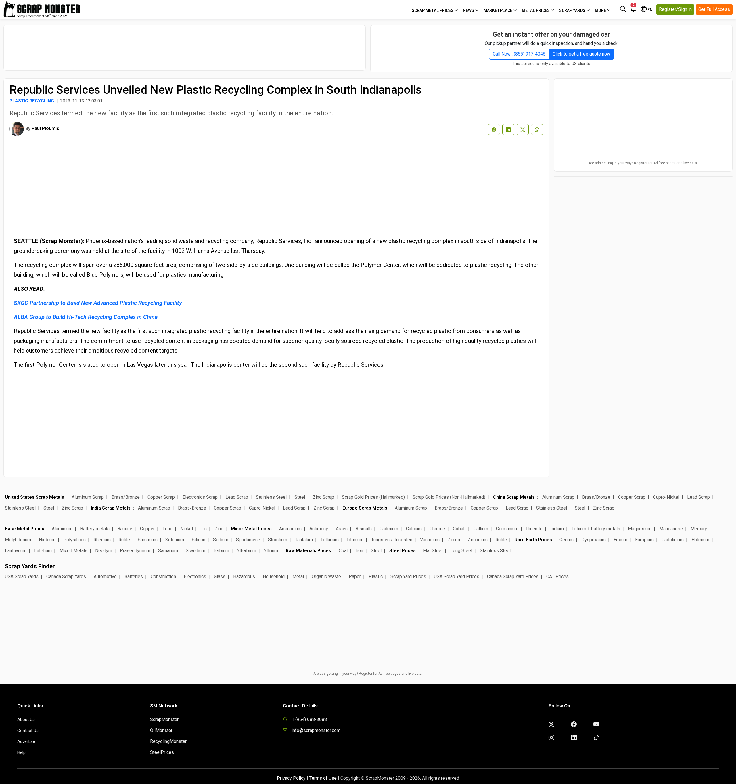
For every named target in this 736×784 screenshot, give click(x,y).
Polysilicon (74, 539)
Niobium (47, 539)
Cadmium (388, 528)
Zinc (218, 528)
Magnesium (639, 528)
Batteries (133, 576)
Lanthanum (15, 550)
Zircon (453, 539)
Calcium (414, 528)
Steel (299, 497)
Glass (219, 576)
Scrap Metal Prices (433, 10)
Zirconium (478, 539)
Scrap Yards (572, 10)
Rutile (124, 539)
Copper (147, 528)
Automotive (105, 576)
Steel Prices (402, 550)
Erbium (620, 539)
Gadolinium (673, 539)
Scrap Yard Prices (408, 576)
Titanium (354, 539)
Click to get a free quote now (581, 54)
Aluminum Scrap (88, 497)
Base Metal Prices (24, 528)
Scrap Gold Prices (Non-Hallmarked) (449, 497)
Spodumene (248, 539)
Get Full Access (714, 9)
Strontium (277, 539)
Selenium (174, 539)
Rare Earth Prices (533, 539)
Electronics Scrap (200, 497)
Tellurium (330, 539)
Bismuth (363, 528)
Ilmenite (534, 528)
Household (274, 576)
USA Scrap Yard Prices (456, 576)
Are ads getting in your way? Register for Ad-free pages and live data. (643, 163)
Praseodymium (135, 550)
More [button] (601, 10)
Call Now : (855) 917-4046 (519, 54)
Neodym (103, 550)
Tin (204, 528)
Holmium (700, 539)
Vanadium (430, 539)
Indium (557, 528)
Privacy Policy (291, 778)
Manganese (671, 528)
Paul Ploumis (45, 128)
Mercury (699, 528)
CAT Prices (557, 576)
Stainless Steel (271, 497)
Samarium (148, 539)
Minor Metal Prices (251, 528)
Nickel (186, 528)
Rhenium (102, 539)
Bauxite (124, 528)
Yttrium (271, 550)
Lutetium (43, 550)
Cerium (566, 539)
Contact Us (28, 730)
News (469, 10)
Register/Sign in (675, 9)
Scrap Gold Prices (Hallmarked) (373, 497)
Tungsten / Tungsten (391, 539)
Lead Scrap (236, 497)
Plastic (376, 576)
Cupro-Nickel (666, 497)
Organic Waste (326, 576)
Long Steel (461, 550)
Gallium (481, 528)
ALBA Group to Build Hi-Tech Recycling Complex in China (86, 316)
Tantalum (304, 539)
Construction (163, 576)
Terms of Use (323, 778)
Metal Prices (536, 10)
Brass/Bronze (126, 497)
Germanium (507, 528)
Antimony (318, 528)
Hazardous (244, 576)
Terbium (221, 550)
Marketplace (498, 10)
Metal (298, 576)
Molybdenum (18, 539)
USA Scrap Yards (22, 576)
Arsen (342, 528)
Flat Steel (432, 550)
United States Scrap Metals (34, 497)
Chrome (437, 528)
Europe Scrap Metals (364, 508)
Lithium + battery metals (596, 528)
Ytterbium (246, 550)
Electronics (195, 576)
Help (21, 752)
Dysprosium (593, 539)
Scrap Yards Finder (30, 566)
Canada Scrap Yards (66, 576)
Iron (359, 550)
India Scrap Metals (111, 508)
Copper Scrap (161, 497)
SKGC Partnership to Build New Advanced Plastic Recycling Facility (98, 302)
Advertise (26, 741)
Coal (343, 550)
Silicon (198, 539)
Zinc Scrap (323, 497)
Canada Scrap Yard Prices (512, 576)
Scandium (195, 550)
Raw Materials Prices (308, 550)
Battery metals (95, 528)
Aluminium (62, 528)
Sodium (220, 539)
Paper (355, 576)
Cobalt (459, 528)
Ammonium (290, 528)
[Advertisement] (184, 45)
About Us (26, 719)
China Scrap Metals (514, 497)
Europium (644, 539)
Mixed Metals (73, 550)
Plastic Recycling (31, 101)
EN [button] (650, 9)
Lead (167, 528)
